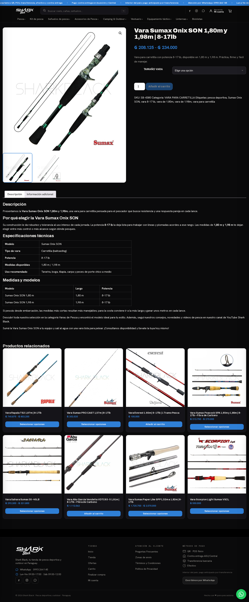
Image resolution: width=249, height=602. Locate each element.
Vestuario (136, 18)
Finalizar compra (96, 574)
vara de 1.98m (183, 101)
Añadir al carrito (159, 86)
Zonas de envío (143, 557)
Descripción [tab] (14, 194)
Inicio (90, 551)
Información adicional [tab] (40, 194)
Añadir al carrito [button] (155, 424)
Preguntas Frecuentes (146, 551)
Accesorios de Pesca (86, 18)
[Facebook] (189, 11)
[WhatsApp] (203, 11)
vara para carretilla (204, 101)
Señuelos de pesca (58, 18)
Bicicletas (197, 18)
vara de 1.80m (165, 101)
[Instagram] (196, 11)
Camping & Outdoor (114, 18)
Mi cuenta (93, 580)
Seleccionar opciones (32, 424)
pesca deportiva (217, 97)
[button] (120, 33)
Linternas (181, 18)
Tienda (92, 557)
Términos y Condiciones (148, 563)
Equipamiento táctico (158, 18)
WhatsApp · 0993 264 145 (34, 569)
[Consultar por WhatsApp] (241, 594)
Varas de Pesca (68, 317)
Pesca (20, 18)
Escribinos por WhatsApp (200, 580)
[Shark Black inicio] (24, 10)
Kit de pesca (36, 18)
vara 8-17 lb (148, 101)
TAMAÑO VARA (153, 69)
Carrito (92, 568)
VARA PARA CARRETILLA (179, 97)
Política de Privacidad (146, 568)
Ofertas (92, 563)
